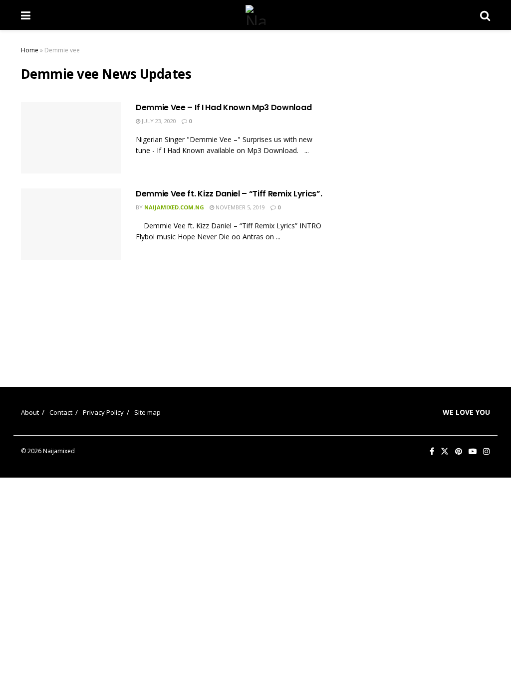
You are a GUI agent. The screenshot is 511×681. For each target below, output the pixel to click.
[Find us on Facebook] (432, 451)
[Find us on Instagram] (486, 451)
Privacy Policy (103, 412)
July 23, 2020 (158, 121)
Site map (147, 412)
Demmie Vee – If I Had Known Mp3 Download (223, 107)
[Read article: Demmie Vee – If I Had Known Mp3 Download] (71, 137)
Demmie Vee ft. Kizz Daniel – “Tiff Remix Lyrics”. (229, 193)
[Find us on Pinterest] (458, 451)
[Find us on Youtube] (473, 451)
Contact (60, 412)
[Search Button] (485, 15)
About (30, 412)
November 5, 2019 (239, 207)
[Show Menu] (25, 15)
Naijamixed (59, 451)
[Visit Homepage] (255, 15)
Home (29, 50)
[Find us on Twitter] (445, 451)
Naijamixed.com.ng (174, 207)
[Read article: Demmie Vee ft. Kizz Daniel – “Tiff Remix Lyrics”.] (71, 224)
